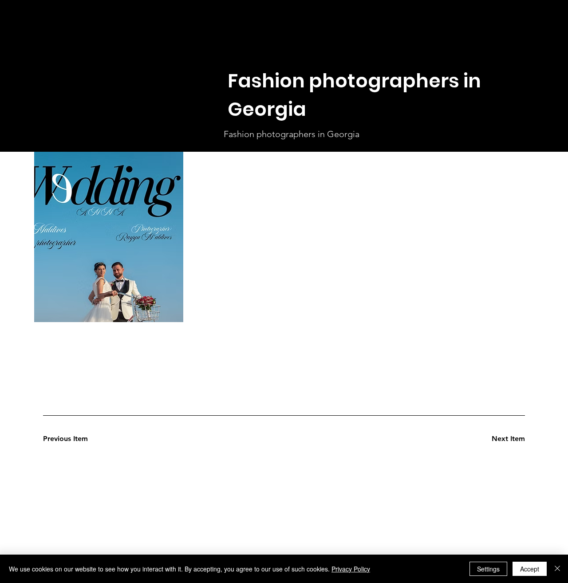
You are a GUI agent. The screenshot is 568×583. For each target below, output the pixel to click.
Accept (529, 568)
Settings (488, 568)
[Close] (557, 569)
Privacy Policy (350, 568)
